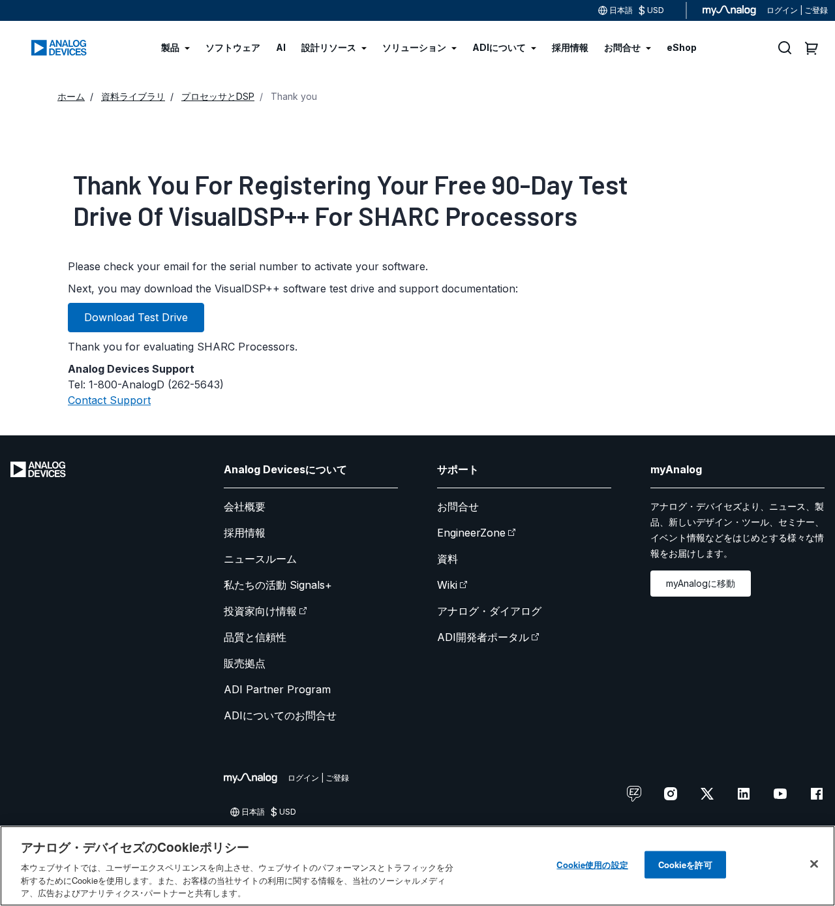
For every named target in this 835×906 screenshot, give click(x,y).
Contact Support (109, 400)
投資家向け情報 (260, 610)
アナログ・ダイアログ (489, 610)
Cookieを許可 (685, 864)
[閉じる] (814, 864)
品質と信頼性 (255, 637)
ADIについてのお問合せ (280, 715)
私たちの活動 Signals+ (278, 584)
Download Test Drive (136, 317)
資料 (447, 558)
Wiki (447, 584)
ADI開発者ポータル (483, 637)
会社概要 (245, 506)
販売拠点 (245, 663)
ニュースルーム (260, 558)
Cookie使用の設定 (592, 864)
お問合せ (458, 506)
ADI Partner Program (277, 689)
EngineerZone (471, 532)
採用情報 (245, 532)
